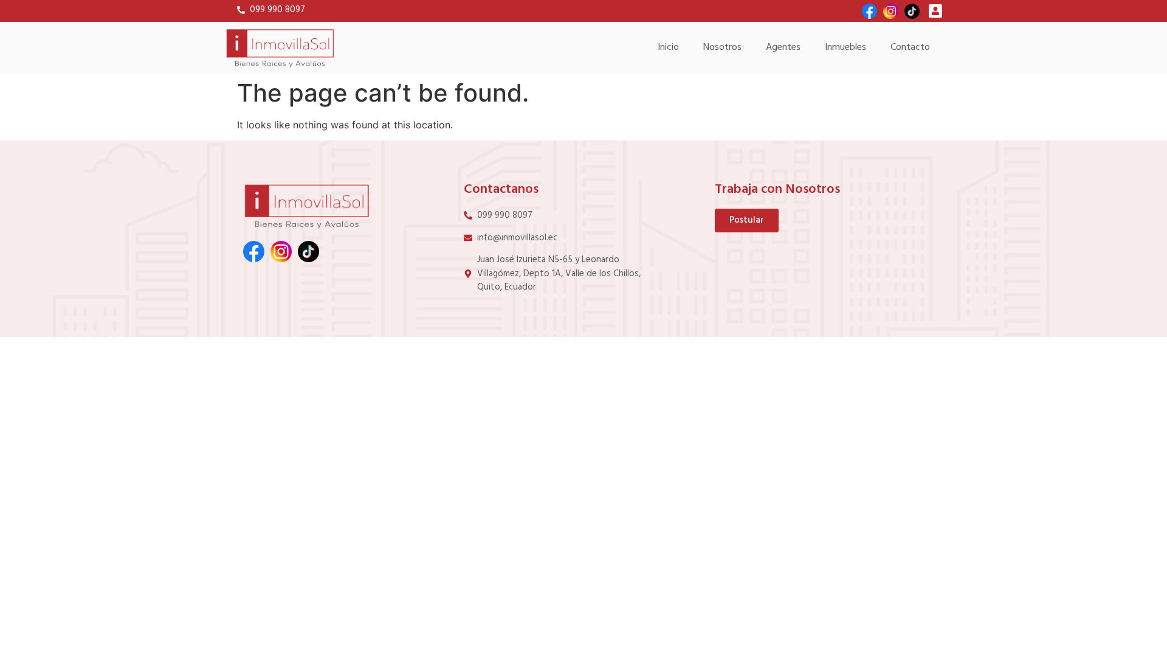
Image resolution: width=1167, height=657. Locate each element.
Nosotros (722, 47)
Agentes (783, 47)
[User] (935, 11)
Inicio (668, 47)
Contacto (910, 47)
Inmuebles (845, 47)
